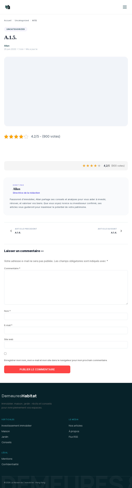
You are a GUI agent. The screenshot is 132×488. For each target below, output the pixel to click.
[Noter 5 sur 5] (99, 166)
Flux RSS (73, 436)
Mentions (7, 458)
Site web (8, 339)
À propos (74, 431)
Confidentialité (10, 464)
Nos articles (75, 425)
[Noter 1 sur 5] (84, 166)
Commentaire (12, 268)
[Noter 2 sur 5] (88, 166)
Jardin (5, 436)
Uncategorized (22, 20)
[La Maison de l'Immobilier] (28, 7)
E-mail (8, 325)
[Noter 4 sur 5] (95, 166)
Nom (7, 311)
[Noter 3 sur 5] (92, 166)
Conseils (7, 442)
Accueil (7, 20)
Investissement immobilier (17, 425)
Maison (6, 431)
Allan (6, 45)
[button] (125, 7)
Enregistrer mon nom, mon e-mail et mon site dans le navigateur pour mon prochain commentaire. (55, 360)
